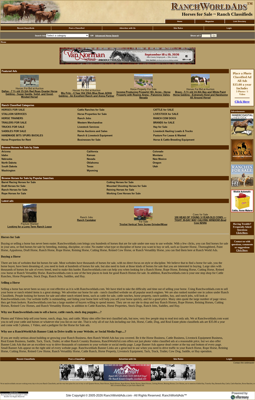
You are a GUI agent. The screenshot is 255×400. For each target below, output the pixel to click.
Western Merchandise (89, 122)
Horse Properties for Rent (16, 139)
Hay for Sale (160, 127)
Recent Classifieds (25, 28)
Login (229, 28)
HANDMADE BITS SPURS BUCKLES (22, 135)
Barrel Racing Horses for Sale (18, 182)
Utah (155, 166)
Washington (8, 170)
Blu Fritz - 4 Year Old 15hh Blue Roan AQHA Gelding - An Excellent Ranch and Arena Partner (86, 94)
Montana (158, 155)
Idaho (4, 155)
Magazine (209, 21)
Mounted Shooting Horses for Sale (127, 186)
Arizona (5, 151)
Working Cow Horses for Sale (124, 193)
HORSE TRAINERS (12, 118)
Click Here (242, 101)
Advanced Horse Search (107, 35)
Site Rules (178, 28)
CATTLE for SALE (163, 109)
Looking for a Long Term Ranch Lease (29, 226)
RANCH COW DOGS (164, 118)
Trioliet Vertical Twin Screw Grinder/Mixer (143, 224)
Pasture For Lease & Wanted (169, 135)
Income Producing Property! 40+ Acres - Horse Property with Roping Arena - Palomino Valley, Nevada (143, 95)
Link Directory (239, 21)
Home (179, 21)
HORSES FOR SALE (13, 109)
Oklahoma (93, 162)
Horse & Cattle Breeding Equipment (173, 139)
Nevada (91, 159)
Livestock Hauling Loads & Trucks (173, 131)
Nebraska (6, 159)
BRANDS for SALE (164, 122)
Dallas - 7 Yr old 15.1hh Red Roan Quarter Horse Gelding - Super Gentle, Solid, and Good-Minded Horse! (29, 94)
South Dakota (9, 166)
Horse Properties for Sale (92, 114)
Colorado (158, 151)
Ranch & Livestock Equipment (94, 135)
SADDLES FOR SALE (13, 131)
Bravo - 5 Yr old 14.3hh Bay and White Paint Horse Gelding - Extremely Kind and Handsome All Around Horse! (200, 95)
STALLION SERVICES (14, 114)
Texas (90, 166)
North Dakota (8, 162)
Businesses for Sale (88, 139)
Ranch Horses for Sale (14, 189)
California (92, 151)
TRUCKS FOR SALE (12, 127)
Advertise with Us (127, 28)
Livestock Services (88, 127)
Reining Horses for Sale (120, 189)
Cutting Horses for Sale (120, 182)
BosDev (7, 397)
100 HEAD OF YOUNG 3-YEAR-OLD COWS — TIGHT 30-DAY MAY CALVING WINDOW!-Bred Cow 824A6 (200, 220)
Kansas (91, 155)
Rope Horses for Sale (13, 193)
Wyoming (92, 170)
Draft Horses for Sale (13, 186)
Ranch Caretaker (86, 220)
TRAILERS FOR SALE (14, 122)
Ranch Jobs (84, 118)
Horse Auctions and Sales (92, 131)
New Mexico (160, 159)
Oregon (157, 162)
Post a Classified (76, 28)
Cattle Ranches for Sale (90, 109)
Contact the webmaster (243, 363)
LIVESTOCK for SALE (165, 114)
